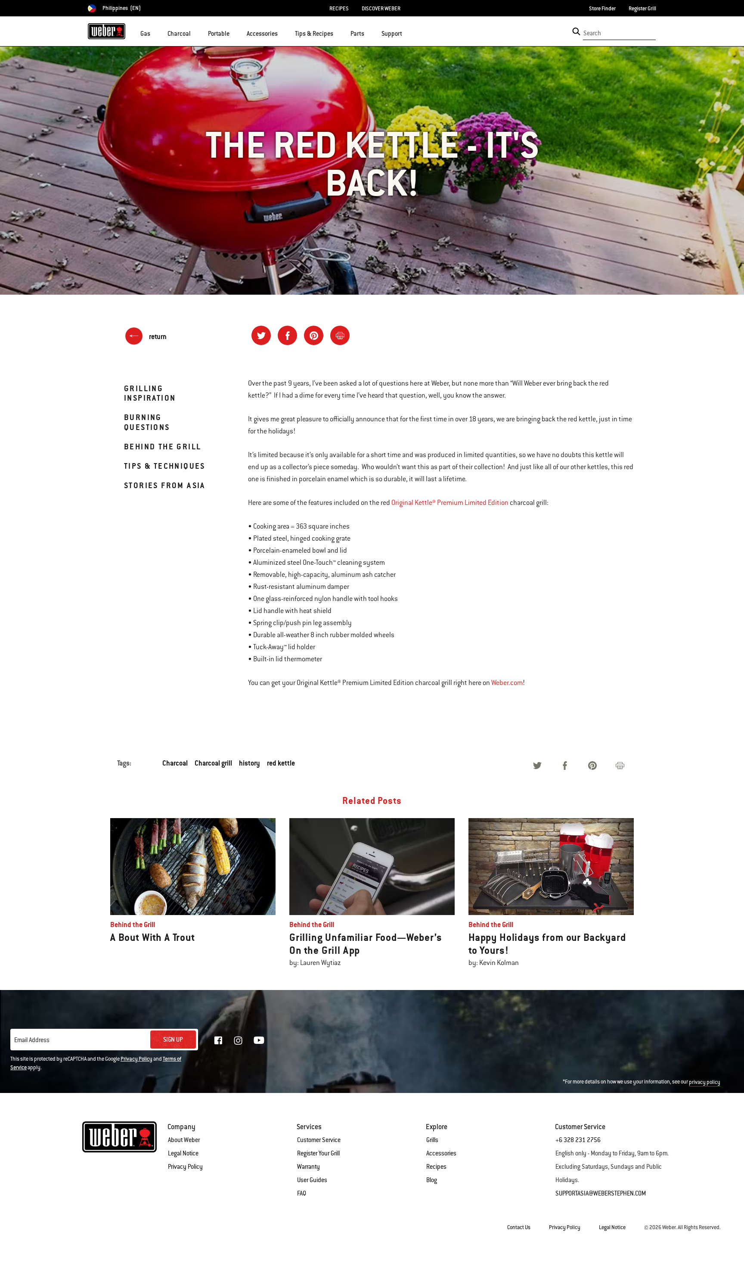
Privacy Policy (136, 1058)
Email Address (32, 1040)
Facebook (218, 1040)
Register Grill (642, 8)
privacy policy (704, 1082)
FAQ (301, 1193)
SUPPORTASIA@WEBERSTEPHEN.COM (600, 1193)
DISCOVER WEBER (381, 8)
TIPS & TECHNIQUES (164, 466)
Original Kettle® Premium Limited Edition (449, 502)
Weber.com (507, 683)
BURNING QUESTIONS (147, 422)
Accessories (441, 1153)
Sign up (173, 1039)
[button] (155, 33)
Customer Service (319, 1140)
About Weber (184, 1140)
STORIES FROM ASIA (164, 485)
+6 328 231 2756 (578, 1140)
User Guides (312, 1180)
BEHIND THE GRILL (162, 446)
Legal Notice (183, 1153)
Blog (431, 1180)
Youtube (259, 1040)
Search (592, 33)
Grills (432, 1140)
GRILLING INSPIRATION (150, 393)
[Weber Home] (106, 31)
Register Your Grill (318, 1153)
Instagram (238, 1040)
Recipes (436, 1167)
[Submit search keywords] (576, 31)
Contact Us (518, 1227)
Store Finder (602, 8)
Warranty (308, 1167)
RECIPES (339, 8)
